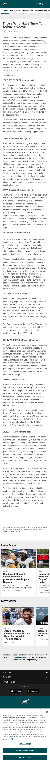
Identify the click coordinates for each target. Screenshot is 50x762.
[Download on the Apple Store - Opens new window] (16, 691)
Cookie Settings (25, 744)
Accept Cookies (25, 757)
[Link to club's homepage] (5, 3)
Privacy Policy (16, 739)
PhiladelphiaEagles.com (18, 657)
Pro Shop (39, 4)
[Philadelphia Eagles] (25, 702)
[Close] (47, 712)
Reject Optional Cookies (25, 750)
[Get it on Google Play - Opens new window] (33, 692)
